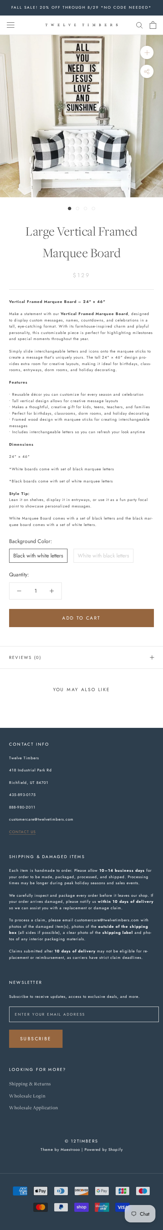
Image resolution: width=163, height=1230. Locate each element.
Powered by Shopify (104, 1149)
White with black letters (103, 555)
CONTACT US (22, 832)
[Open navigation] (10, 25)
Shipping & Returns (30, 1084)
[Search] (139, 25)
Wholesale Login (27, 1096)
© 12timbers (81, 1141)
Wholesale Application (33, 1107)
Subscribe (36, 1038)
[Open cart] (153, 25)
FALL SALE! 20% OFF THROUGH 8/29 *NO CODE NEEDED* (81, 7)
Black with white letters (38, 555)
